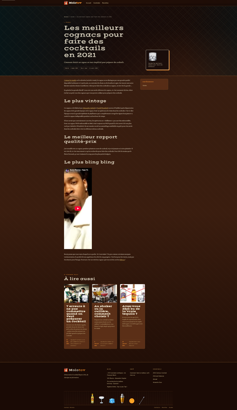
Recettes (105, 3)
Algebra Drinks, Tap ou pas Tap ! (117, 386)
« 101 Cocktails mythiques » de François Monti (116, 374)
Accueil (88, 3)
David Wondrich (102, 108)
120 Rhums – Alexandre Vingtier (116, 378)
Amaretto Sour (157, 382)
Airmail (155, 379)
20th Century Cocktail (160, 373)
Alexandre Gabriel (89, 108)
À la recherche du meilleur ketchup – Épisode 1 (115, 382)
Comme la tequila (70, 80)
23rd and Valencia (158, 376)
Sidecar (122, 260)
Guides (145, 85)
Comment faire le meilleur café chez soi (139, 374)
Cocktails (96, 3)
